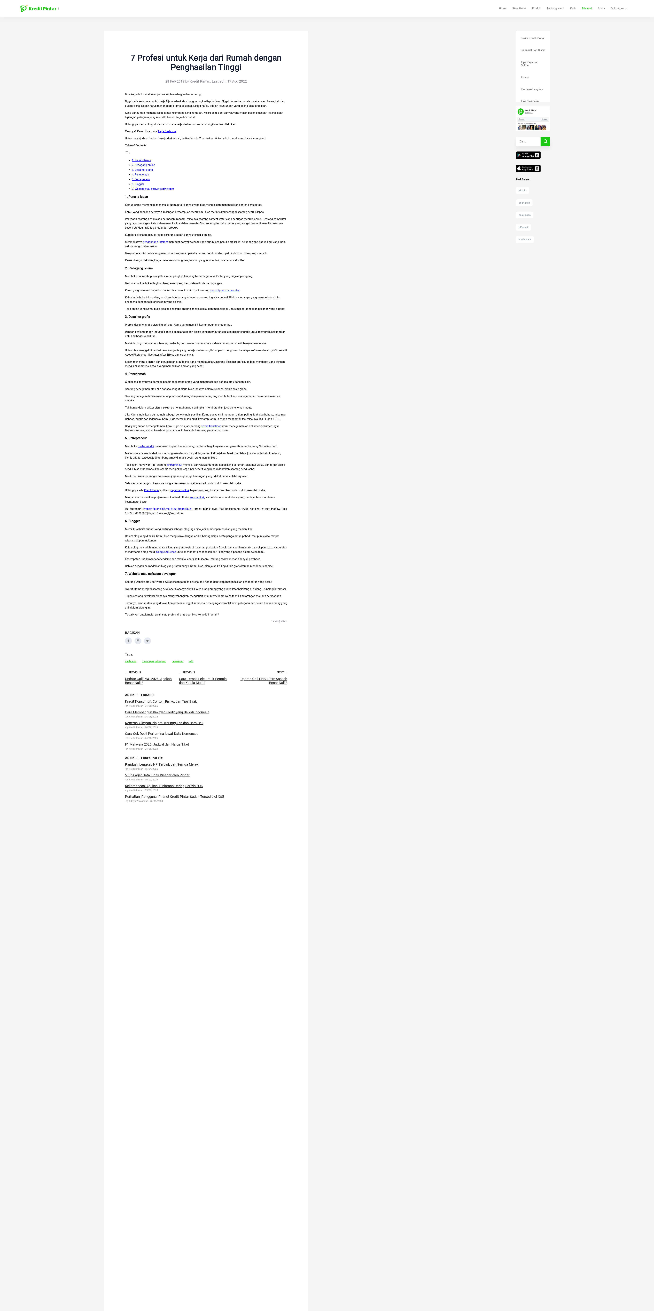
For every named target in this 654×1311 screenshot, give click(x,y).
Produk (536, 8)
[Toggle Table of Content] (127, 153)
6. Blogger (138, 184)
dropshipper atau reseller (224, 290)
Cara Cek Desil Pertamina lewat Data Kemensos (161, 734)
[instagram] (138, 643)
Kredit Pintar (151, 490)
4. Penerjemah (140, 174)
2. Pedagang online (143, 165)
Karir (573, 8)
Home (502, 8)
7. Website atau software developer (153, 188)
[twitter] (147, 643)
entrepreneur (174, 464)
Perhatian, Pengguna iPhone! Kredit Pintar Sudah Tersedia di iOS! (174, 797)
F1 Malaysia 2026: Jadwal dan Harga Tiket (157, 744)
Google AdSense (166, 552)
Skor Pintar (519, 8)
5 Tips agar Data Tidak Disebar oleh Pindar (157, 775)
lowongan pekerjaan (154, 661)
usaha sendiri (146, 446)
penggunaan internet (155, 242)
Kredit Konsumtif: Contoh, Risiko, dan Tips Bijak (161, 701)
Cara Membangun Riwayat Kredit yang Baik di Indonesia (167, 712)
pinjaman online (179, 490)
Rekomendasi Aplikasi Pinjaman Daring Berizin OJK (164, 786)
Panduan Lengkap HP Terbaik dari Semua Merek (161, 764)
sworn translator (211, 426)
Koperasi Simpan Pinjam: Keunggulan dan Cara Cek (164, 723)
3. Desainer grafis (142, 169)
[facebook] (128, 643)
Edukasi (587, 8)
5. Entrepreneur (141, 179)
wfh (191, 661)
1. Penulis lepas (141, 160)
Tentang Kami (555, 8)
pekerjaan (177, 661)
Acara (601, 8)
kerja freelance (167, 131)
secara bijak (197, 497)
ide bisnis (130, 661)
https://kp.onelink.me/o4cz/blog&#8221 (168, 508)
